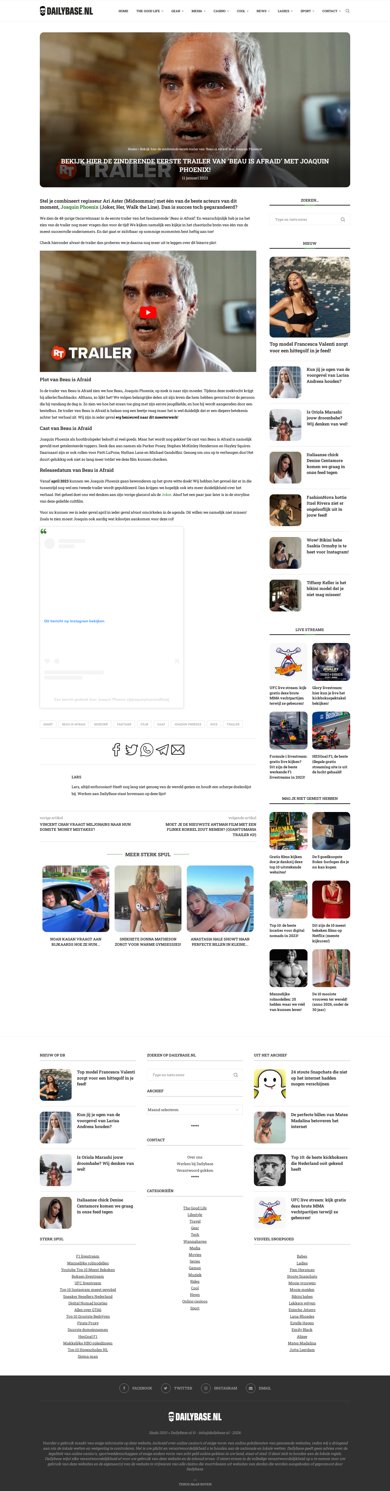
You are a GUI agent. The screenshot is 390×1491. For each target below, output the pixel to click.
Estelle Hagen (302, 1322)
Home (123, 11)
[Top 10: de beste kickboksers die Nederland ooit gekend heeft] (270, 1170)
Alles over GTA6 (87, 1309)
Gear (175, 11)
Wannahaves (195, 1241)
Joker (166, 494)
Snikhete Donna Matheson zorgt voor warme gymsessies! (148, 942)
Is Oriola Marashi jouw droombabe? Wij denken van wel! (327, 418)
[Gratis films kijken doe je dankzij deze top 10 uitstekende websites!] (288, 831)
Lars (76, 776)
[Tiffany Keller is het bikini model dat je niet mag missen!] (285, 595)
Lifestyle (195, 1214)
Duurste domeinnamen (88, 1329)
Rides (195, 1281)
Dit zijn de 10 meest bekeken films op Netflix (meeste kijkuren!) (329, 933)
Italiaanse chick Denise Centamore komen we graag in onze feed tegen (326, 463)
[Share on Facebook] (116, 751)
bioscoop (101, 724)
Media (197, 11)
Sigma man (88, 1356)
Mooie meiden (302, 1289)
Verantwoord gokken (194, 1170)
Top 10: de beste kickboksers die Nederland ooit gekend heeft (319, 1163)
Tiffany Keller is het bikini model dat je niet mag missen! (326, 588)
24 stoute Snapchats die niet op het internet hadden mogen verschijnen (319, 1077)
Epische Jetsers (302, 1309)
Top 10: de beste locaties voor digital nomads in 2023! (287, 930)
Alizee (302, 1336)
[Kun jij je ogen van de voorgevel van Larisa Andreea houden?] (285, 382)
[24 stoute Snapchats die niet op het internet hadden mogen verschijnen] (270, 1085)
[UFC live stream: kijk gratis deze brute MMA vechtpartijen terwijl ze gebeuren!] (288, 662)
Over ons (194, 1156)
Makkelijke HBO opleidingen (87, 1342)
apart (48, 724)
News (261, 11)
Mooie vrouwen (302, 1282)
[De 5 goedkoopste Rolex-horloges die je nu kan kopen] (331, 831)
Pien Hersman (302, 1269)
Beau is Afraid (73, 724)
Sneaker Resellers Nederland (87, 1296)
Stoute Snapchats (302, 1276)
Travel (195, 1221)
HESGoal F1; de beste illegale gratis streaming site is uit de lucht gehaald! (330, 764)
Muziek (195, 1274)
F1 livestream (87, 1256)
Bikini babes (302, 1296)
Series (195, 1261)
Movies (195, 1254)
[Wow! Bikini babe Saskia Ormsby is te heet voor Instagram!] (285, 553)
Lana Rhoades (302, 1316)
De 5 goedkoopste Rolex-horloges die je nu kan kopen (330, 861)
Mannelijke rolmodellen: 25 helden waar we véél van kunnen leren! (287, 1001)
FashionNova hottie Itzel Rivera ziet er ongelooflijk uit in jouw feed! (326, 506)
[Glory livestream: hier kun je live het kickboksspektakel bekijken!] (331, 662)
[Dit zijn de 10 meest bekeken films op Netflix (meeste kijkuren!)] (331, 899)
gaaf (161, 724)
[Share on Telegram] (162, 751)
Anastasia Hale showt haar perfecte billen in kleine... (220, 942)
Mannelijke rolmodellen (88, 1262)
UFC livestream (88, 1282)
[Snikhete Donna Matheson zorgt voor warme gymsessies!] (148, 899)
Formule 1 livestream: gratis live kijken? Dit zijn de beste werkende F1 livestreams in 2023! (288, 766)
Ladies (283, 11)
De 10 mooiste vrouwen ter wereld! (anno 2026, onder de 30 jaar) (330, 1001)
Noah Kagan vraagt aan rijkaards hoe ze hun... (75, 942)
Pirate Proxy (88, 1322)
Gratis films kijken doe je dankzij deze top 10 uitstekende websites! (286, 864)
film (144, 724)
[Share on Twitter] (131, 751)
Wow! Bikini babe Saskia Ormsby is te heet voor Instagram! (328, 545)
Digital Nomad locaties (87, 1302)
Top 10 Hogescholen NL (88, 1349)
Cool (241, 11)
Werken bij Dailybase (195, 1163)
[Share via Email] (177, 751)
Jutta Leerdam (302, 1349)
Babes (302, 1256)
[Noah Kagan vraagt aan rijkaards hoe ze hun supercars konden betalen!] (75, 899)
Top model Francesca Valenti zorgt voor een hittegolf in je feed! (309, 347)
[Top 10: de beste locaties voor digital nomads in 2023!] (288, 899)
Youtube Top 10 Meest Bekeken (88, 1269)
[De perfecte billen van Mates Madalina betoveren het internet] (270, 1127)
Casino (220, 11)
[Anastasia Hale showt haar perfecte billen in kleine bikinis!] (220, 899)
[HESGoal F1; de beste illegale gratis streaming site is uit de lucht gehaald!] (331, 730)
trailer (233, 724)
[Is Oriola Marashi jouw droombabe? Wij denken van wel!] (285, 425)
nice (214, 724)
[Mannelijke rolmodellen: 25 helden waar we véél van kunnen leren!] (288, 968)
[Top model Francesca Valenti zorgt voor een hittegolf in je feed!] (310, 297)
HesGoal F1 (87, 1336)
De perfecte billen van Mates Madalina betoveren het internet (319, 1120)
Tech (195, 1234)
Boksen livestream (88, 1276)
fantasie (124, 724)
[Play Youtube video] (148, 313)
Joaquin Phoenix (79, 207)
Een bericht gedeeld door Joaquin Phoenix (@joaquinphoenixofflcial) (111, 699)
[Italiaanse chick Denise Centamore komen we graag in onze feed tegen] (285, 467)
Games (195, 1267)
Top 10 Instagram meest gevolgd (88, 1289)
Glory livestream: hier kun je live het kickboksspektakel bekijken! (329, 695)
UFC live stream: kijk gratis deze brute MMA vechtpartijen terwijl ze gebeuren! (288, 695)
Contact (329, 11)
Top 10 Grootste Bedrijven (88, 1316)
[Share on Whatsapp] (147, 751)
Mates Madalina (302, 1342)
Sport (306, 11)
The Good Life (148, 11)
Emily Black (302, 1329)
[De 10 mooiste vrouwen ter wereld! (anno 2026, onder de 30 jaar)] (331, 968)
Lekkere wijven (302, 1302)
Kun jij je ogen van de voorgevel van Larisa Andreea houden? (328, 375)
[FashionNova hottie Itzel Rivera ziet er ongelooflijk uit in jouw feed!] (285, 510)
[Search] (347, 10)
